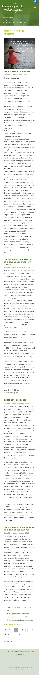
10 (12, 634)
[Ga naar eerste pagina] (6, 630)
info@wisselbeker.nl (10, 20)
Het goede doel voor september (21, 620)
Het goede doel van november (20, 614)
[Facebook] (35, 1)
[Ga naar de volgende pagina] (16, 634)
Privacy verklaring (12, 651)
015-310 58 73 (8, 17)
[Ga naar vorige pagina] (9, 630)
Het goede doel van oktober (19, 617)
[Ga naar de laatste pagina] (20, 634)
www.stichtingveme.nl (12, 393)
